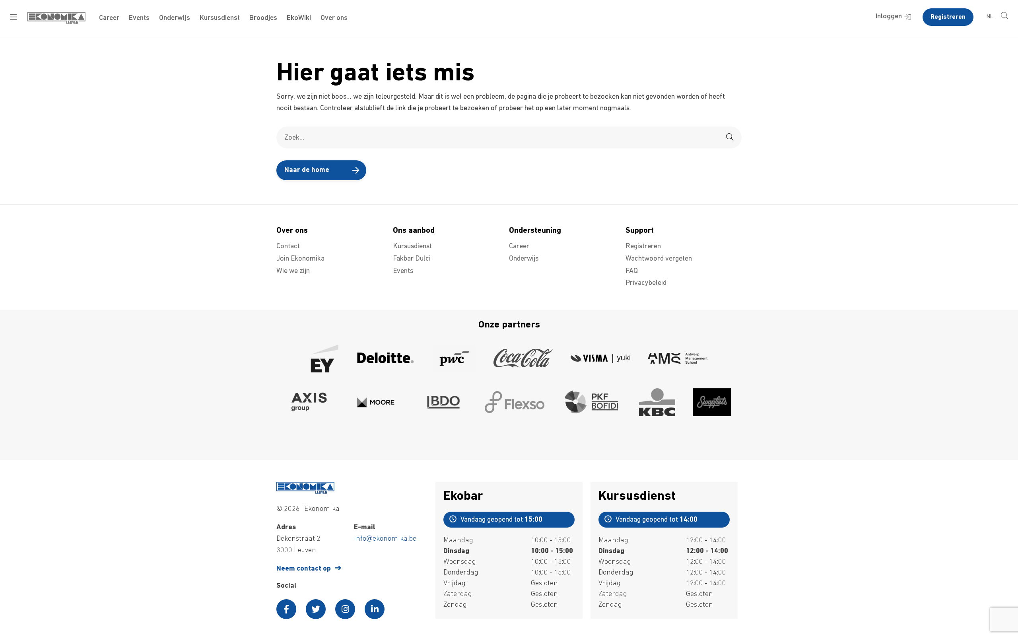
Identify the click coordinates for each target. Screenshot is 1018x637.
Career (109, 18)
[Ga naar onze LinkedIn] (375, 609)
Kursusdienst (220, 18)
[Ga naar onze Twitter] (316, 609)
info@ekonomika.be (385, 539)
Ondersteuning (535, 231)
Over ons (334, 18)
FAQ (632, 271)
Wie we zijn (293, 271)
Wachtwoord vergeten (659, 259)
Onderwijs (174, 18)
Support (640, 231)
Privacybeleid (646, 283)
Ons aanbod (414, 231)
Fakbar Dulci (412, 259)
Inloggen (889, 16)
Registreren (948, 17)
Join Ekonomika (300, 259)
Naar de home (306, 170)
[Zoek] (730, 137)
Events (139, 18)
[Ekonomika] (56, 22)
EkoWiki (299, 18)
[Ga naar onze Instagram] (345, 609)
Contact (288, 246)
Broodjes (263, 18)
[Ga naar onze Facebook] (286, 609)
